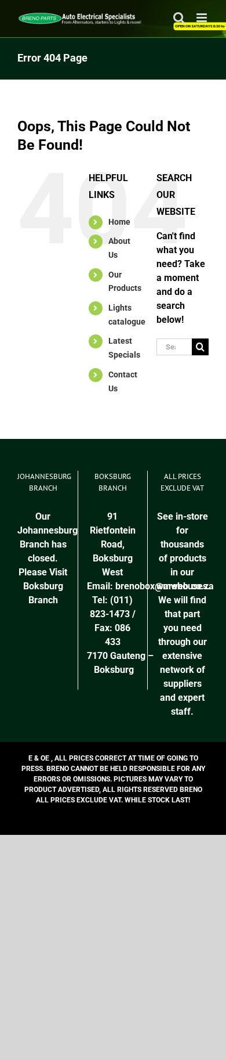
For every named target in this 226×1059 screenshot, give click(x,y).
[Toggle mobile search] (179, 18)
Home (119, 221)
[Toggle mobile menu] (202, 18)
